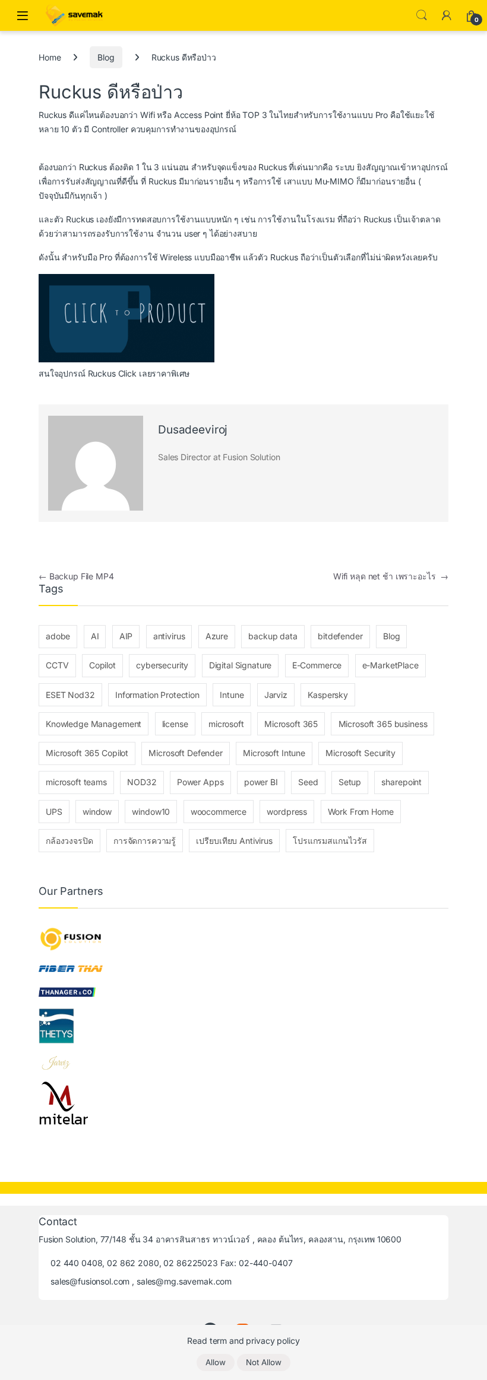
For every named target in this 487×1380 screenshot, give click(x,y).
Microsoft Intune (274, 753)
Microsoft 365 (291, 724)
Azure (216, 636)
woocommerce (218, 812)
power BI (261, 782)
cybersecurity (162, 665)
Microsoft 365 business (383, 724)
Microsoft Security (360, 753)
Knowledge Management (93, 724)
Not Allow (264, 1362)
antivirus (169, 636)
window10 (151, 812)
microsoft (226, 724)
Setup (350, 782)
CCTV (57, 665)
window (97, 812)
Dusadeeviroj (192, 429)
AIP (126, 636)
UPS (54, 812)
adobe (58, 636)
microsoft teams (76, 782)
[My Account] (446, 15)
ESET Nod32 (70, 695)
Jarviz (275, 695)
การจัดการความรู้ (144, 841)
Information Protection (157, 695)
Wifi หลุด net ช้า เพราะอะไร (390, 576)
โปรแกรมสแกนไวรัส (330, 841)
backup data (272, 636)
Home (50, 57)
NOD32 (141, 782)
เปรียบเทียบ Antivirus (234, 841)
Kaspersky (328, 695)
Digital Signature (240, 665)
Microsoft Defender (185, 753)
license (175, 724)
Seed (308, 782)
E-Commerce (317, 665)
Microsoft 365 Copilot (87, 753)
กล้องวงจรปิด (69, 841)
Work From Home (361, 812)
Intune (232, 695)
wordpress (287, 812)
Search (421, 15)
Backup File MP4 (76, 576)
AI (95, 636)
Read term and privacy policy (243, 1341)
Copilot (102, 665)
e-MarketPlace (390, 665)
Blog (105, 57)
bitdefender (340, 636)
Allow (215, 1362)
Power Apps (200, 782)
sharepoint (401, 782)
